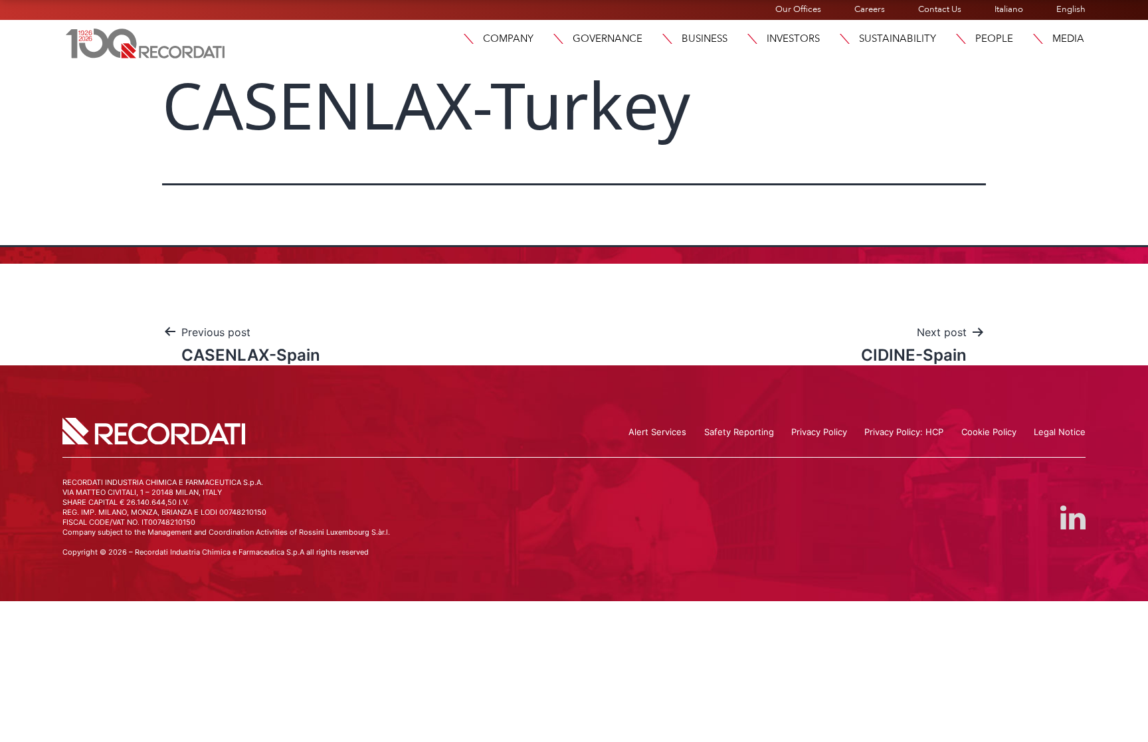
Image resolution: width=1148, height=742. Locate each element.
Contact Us (939, 9)
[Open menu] (468, 39)
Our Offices (798, 9)
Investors (793, 38)
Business (704, 38)
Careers (869, 9)
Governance (607, 38)
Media (1068, 38)
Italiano (1009, 9)
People (994, 38)
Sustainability (897, 38)
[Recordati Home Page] (145, 41)
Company (508, 38)
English (1071, 9)
